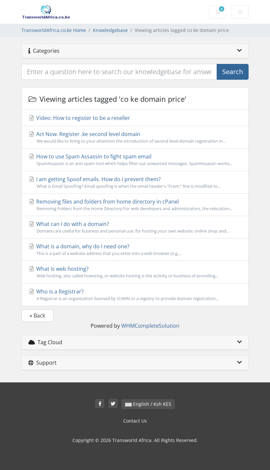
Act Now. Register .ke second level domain (130, 137)
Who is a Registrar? (127, 294)
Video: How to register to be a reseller (82, 118)
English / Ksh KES (151, 404)
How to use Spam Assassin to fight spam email (133, 159)
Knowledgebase (110, 30)
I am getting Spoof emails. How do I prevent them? (128, 182)
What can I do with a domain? (132, 227)
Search (232, 71)
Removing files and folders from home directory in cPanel (133, 204)
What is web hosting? (126, 272)
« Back (37, 315)
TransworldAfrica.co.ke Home (53, 30)
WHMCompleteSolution (150, 325)
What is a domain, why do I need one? (108, 249)
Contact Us (135, 421)
